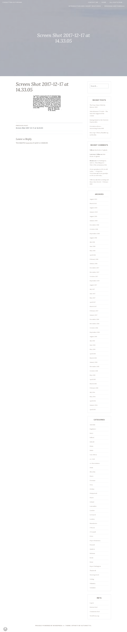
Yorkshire (93, 588)
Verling (92, 579)
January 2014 (93, 405)
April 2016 (93, 354)
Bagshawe (93, 429)
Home (104, 2)
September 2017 (95, 281)
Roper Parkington (95, 566)
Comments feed (95, 611)
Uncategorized (94, 575)
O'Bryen (92, 528)
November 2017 (94, 272)
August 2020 (93, 208)
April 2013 (93, 409)
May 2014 (92, 396)
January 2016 (93, 362)
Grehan (92, 489)
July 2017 (92, 289)
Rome (91, 562)
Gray (91, 485)
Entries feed (93, 607)
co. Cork (92, 459)
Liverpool (93, 515)
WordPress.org (94, 616)
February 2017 (94, 311)
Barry (91, 433)
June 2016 (92, 345)
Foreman (92, 480)
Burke (91, 450)
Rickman (92, 553)
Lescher (92, 510)
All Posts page (116, 2)
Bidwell (92, 442)
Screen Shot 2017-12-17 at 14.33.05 (29, 127)
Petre (91, 536)
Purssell (92, 545)
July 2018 (92, 242)
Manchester (93, 523)
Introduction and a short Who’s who (85, 6)
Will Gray (92, 180)
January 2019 (93, 221)
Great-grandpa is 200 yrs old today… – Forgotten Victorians (99, 171)
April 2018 (93, 255)
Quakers (92, 549)
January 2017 (93, 315)
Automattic (86, 625)
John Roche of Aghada (100, 150)
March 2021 (93, 203)
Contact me (93, 2)
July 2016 (92, 341)
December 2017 (94, 268)
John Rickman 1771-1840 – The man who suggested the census (99, 113)
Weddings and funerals (114, 6)
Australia (92, 425)
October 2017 (94, 276)
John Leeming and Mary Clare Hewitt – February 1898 (99, 182)
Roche (91, 558)
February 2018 (94, 259)
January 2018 (93, 263)
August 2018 (93, 238)
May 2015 (92, 375)
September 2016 (95, 332)
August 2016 (93, 336)
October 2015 (94, 371)
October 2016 (94, 328)
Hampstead (93, 493)
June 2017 (92, 294)
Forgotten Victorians (12, 2)
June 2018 (92, 246)
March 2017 (93, 306)
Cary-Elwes (93, 455)
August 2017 (93, 285)
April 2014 (93, 401)
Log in (92, 603)
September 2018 (95, 233)
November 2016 (94, 323)
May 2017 (92, 298)
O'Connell (93, 532)
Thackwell (93, 570)
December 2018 (94, 225)
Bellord (92, 437)
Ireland (92, 502)
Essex (91, 476)
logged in (29, 143)
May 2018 (92, 251)
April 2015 (93, 379)
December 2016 (94, 319)
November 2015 (94, 366)
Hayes (92, 497)
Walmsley (92, 583)
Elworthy (92, 472)
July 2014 (92, 392)
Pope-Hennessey (95, 540)
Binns (91, 446)
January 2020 (94, 212)
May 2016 (92, 349)
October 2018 (94, 229)
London (92, 519)
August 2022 (93, 199)
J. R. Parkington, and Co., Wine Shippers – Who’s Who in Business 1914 (98, 163)
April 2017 (93, 302)
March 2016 (93, 358)
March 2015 (93, 384)
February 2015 (94, 388)
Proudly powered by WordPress (49, 625)
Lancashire (93, 506)
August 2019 (93, 216)
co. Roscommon (95, 463)
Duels (91, 467)
